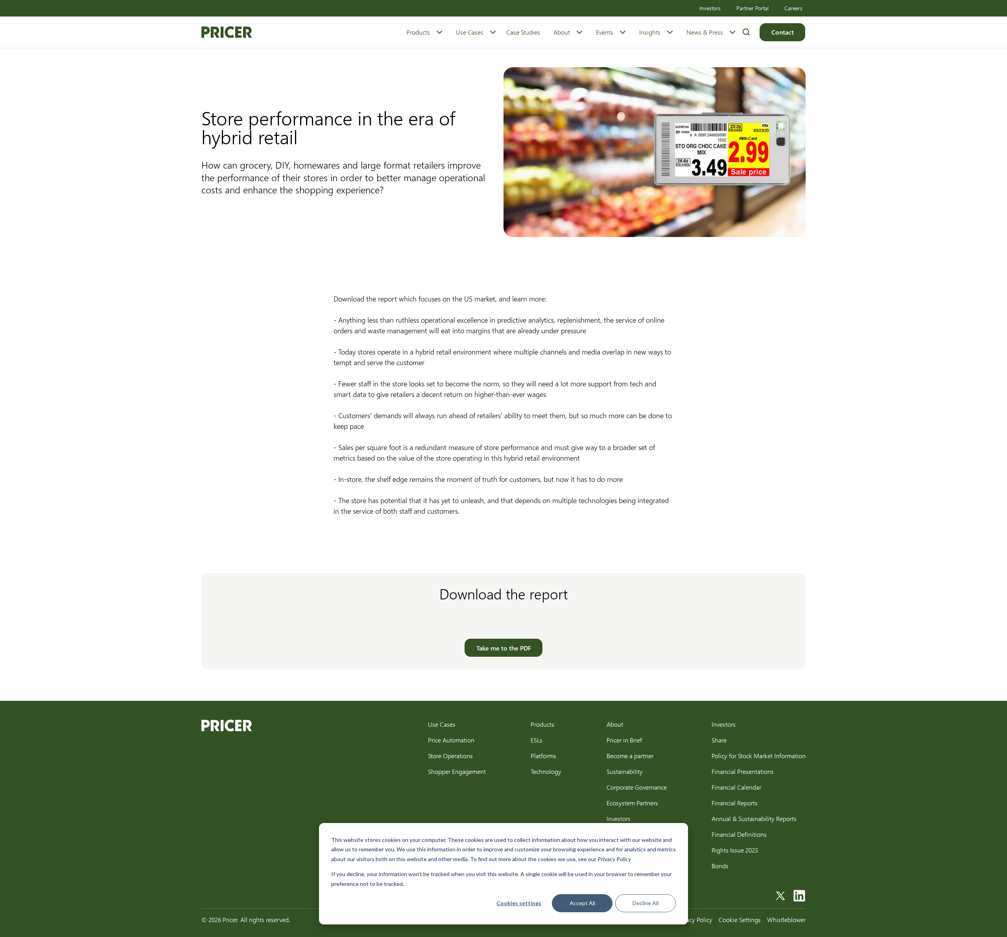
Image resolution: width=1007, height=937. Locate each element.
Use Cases (469, 32)
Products (418, 32)
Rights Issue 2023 (735, 850)
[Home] (226, 32)
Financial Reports (735, 803)
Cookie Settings (740, 919)
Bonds (720, 866)
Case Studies (523, 32)
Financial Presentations (743, 771)
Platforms (543, 755)
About (561, 32)
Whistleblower (786, 919)
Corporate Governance (637, 787)
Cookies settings (518, 903)
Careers (793, 8)
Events (604, 32)
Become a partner (630, 755)
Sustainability (625, 771)
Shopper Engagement (457, 771)
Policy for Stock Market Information (759, 755)
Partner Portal (752, 8)
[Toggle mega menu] (439, 32)
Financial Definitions (739, 834)
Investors (710, 8)
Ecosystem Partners (632, 803)
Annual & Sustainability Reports (754, 818)
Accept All (582, 903)
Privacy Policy (694, 919)
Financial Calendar (736, 787)
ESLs (536, 740)
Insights (649, 32)
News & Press (704, 32)
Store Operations (450, 755)
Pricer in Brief (624, 740)
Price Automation (451, 740)
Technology (546, 771)
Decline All (645, 903)
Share (719, 740)
